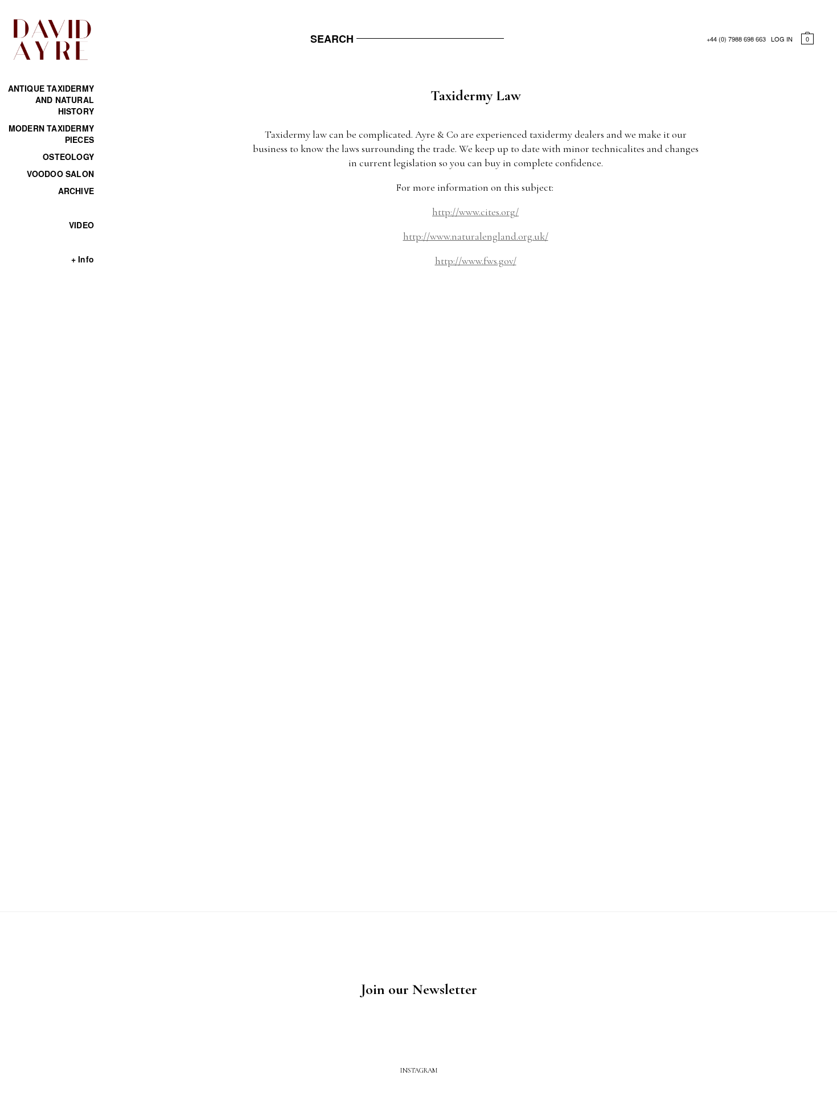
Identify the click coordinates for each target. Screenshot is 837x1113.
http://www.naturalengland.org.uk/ (475, 236)
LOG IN (782, 38)
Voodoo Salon (60, 173)
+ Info (82, 259)
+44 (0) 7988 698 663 (736, 38)
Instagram (418, 1070)
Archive (76, 190)
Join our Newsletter (418, 989)
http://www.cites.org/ (475, 212)
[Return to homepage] (51, 57)
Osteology (68, 156)
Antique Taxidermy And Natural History (51, 100)
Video (81, 225)
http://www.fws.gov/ (475, 260)
